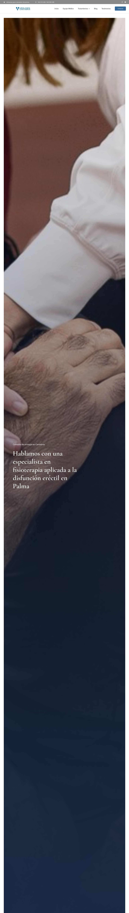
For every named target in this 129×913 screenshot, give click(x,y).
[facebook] (122, 2)
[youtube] (125, 2)
